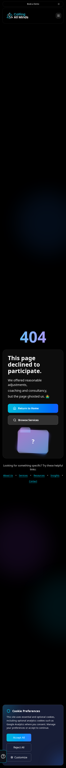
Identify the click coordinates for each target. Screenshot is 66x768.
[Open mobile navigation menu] (58, 16)
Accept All (19, 737)
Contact (33, 481)
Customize (20, 757)
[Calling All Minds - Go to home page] (17, 15)
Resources (39, 475)
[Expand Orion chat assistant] (3, 756)
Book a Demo (33, 4)
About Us (8, 475)
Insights (55, 475)
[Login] (58, 4)
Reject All (18, 747)
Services (23, 475)
